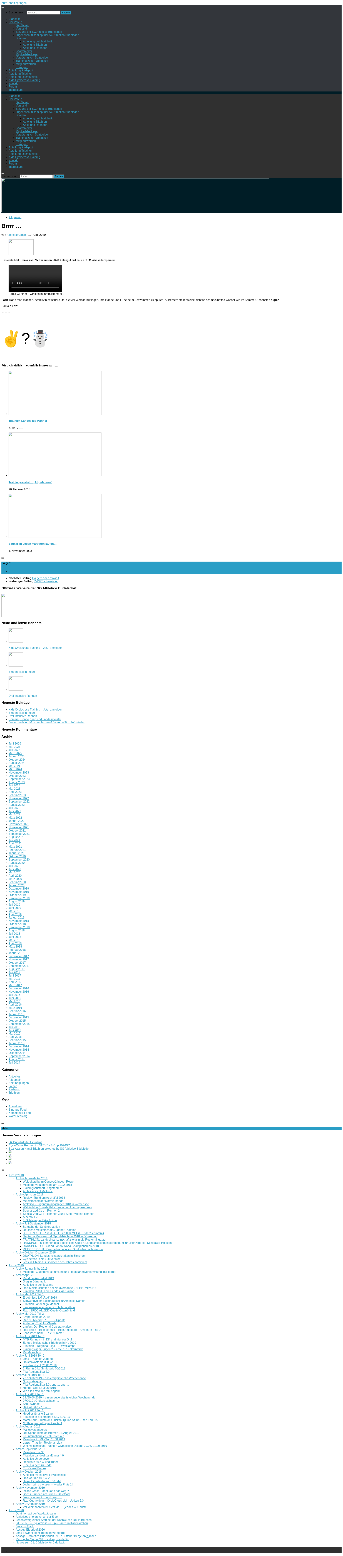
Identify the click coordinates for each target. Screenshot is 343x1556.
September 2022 (19, 801)
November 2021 (19, 827)
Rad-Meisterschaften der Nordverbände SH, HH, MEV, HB (59, 1287)
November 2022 (19, 798)
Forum (13, 86)
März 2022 (15, 817)
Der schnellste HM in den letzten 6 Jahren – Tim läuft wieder (46, 722)
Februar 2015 (17, 1040)
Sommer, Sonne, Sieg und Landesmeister (35, 719)
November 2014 (19, 1049)
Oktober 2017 (17, 962)
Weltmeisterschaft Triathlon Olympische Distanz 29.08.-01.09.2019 (65, 1445)
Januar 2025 (16, 756)
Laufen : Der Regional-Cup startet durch (48, 1326)
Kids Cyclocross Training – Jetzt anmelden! (36, 647)
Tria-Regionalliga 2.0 (36, 1371)
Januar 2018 (16, 953)
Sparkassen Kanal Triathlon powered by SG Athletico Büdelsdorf (49, 1148)
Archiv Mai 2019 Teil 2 (30, 1313)
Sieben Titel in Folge (22, 671)
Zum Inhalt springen (14, 2)
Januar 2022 (16, 820)
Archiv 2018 (16, 1175)
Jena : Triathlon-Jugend (38, 1358)
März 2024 (15, 769)
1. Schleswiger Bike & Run (40, 1220)
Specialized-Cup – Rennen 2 (41, 1210)
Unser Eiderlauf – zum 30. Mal (42, 1481)
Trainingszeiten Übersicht (32, 60)
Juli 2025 (14, 750)
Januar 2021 (16, 853)
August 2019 (17, 901)
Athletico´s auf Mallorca (38, 1191)
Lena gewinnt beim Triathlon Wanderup (40, 1532)
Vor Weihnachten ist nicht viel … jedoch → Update (55, 1507)
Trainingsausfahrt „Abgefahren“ (30, 482)
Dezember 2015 (19, 1017)
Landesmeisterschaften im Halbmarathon (49, 1307)
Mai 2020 (14, 872)
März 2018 (15, 946)
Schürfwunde (31, 1403)
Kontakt (13, 83)
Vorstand (21, 28)
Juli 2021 (14, 840)
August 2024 (17, 762)
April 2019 (15, 914)
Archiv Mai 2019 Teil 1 (30, 1294)
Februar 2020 (17, 882)
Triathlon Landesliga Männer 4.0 (43, 1455)
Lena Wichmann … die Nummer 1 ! (45, 1333)
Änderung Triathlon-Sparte (39, 1323)
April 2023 (15, 791)
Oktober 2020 (17, 856)
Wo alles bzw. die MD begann (42, 1391)
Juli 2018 (14, 933)
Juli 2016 (14, 994)
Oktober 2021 (17, 830)
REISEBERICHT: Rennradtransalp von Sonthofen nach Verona (63, 1249)
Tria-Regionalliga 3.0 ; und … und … (46, 1384)
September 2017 (19, 965)
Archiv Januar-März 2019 (32, 1268)
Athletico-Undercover (36, 1458)
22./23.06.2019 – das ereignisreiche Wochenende (54, 1378)
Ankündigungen (19, 1082)
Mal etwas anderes (35, 1429)
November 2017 (19, 959)
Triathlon (14, 1092)
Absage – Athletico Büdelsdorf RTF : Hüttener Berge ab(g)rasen (56, 1536)
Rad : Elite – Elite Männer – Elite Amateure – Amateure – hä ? (62, 1329)
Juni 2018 (15, 936)
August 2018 (17, 930)
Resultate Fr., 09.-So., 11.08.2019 (44, 1439)
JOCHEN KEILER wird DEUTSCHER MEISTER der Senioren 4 (63, 1233)
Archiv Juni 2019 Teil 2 (30, 1355)
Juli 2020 (14, 866)
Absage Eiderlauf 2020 (30, 1529)
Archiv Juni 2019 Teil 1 (30, 1336)
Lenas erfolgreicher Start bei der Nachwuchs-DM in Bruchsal (54, 1519)
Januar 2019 (16, 917)
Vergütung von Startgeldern (33, 57)
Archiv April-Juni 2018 (30, 1194)
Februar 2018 (17, 949)
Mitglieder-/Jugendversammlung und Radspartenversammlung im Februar (69, 1271)
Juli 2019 (14, 904)
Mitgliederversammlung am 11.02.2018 (47, 1184)
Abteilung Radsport (35, 47)
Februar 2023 (17, 795)
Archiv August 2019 (28, 1426)
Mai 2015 (14, 1033)
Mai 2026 (14, 746)
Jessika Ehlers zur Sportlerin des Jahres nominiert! (55, 1262)
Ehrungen (22, 67)
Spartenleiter (24, 51)
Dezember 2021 (19, 824)
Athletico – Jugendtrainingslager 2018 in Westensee (56, 1204)
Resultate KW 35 (33, 1452)
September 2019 (19, 898)
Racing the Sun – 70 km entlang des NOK (42, 1539)
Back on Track (25, 1526)
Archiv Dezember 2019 (30, 1503)
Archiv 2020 (16, 1510)
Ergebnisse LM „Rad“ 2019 (40, 1297)
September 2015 (19, 1023)
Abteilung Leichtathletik (38, 41)
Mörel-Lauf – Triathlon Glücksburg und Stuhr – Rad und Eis (60, 1420)
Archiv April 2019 (26, 1275)
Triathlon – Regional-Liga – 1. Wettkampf (48, 1345)
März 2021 (15, 846)
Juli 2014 (14, 1062)
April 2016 (15, 1004)
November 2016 (19, 991)
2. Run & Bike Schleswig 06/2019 (44, 1368)
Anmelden (15, 1106)
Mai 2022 (14, 814)
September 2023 (19, 779)
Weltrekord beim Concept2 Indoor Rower (48, 1181)
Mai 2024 (14, 766)
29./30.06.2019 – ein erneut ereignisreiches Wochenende (59, 1397)
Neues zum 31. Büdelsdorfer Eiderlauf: (40, 1542)
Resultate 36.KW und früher (40, 1461)
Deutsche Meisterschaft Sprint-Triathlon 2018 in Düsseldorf (60, 1236)
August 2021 (17, 837)
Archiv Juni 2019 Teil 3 (30, 1374)
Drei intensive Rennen (23, 695)
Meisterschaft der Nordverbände (43, 1200)
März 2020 (15, 878)
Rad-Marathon (32, 1352)
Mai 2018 (14, 940)
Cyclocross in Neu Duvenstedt (42, 1258)
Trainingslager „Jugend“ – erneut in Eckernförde (53, 1349)
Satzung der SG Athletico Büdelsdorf (39, 31)
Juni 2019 (15, 907)
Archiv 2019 (16, 1265)
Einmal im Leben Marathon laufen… (33, 543)
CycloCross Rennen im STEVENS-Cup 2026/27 (39, 1145)
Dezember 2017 (19, 956)
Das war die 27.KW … (37, 1407)
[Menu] (2, 7)
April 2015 (15, 1036)
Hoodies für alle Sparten (38, 1413)
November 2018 (19, 920)
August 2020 (17, 862)
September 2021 (19, 833)
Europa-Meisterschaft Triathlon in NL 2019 (49, 1342)
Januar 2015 (16, 1043)
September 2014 (19, 1056)
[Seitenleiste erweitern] (2, 558)
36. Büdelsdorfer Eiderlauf (25, 1142)
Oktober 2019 (17, 895)
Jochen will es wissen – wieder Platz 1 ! (48, 1484)
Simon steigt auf (33, 1381)
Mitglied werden (26, 64)
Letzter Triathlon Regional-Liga (42, 1442)
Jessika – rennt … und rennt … (42, 1497)
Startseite (15, 18)
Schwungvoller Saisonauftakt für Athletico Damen (54, 1300)
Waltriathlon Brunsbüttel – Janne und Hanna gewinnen (57, 1207)
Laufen (13, 1086)
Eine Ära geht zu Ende (37, 1465)
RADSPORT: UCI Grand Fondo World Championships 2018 (61, 1246)
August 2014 (17, 1059)
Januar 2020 (16, 885)
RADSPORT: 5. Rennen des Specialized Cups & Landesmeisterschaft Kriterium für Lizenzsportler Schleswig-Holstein (97, 1242)
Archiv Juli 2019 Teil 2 (30, 1410)
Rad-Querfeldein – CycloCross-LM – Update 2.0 (53, 1500)
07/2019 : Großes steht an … (41, 1400)
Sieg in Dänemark (34, 1281)
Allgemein (15, 217)
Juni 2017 (15, 975)
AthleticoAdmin (16, 234)
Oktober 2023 (17, 775)
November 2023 (19, 772)
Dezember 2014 (19, 1046)
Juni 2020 (15, 869)
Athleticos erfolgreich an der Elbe (37, 1516)
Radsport (14, 1089)
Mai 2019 (14, 911)
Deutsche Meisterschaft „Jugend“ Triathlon (49, 1229)
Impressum (16, 89)
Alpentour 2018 (32, 1217)
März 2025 (15, 753)
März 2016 (15, 1007)
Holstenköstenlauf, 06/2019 (40, 1362)
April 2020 (15, 875)
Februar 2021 (17, 849)
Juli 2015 (14, 1027)
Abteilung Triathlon (35, 44)
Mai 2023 (14, 788)
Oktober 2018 (17, 924)
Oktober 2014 (17, 1052)
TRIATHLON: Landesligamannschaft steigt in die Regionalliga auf (64, 1239)
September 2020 (19, 859)
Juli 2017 (14, 972)
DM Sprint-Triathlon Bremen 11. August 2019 (51, 1432)
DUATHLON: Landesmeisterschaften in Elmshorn (54, 1255)
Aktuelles (14, 1076)
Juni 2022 (15, 811)
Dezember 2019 (19, 888)
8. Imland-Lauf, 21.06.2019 (40, 1365)
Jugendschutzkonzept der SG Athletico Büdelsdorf (47, 35)
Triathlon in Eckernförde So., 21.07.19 (47, 1416)
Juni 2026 (15, 743)
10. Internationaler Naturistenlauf (43, 1436)
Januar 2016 (16, 1014)
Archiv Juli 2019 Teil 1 (30, 1394)
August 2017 (17, 969)
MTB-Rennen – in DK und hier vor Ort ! (47, 1339)
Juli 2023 (14, 785)
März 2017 (15, 985)
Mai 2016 (14, 1001)
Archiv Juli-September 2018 (33, 1223)
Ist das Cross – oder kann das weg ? (46, 1490)
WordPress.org (18, 1116)
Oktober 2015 (17, 1020)
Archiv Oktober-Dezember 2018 (36, 1252)
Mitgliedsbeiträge (27, 54)
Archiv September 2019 (31, 1449)
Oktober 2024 (17, 759)
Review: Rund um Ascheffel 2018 (44, 1197)
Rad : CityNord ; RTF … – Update (44, 1320)
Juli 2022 (14, 808)
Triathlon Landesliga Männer (28, 420)
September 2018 (19, 927)
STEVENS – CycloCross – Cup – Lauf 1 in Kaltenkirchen (52, 1523)
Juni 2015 (15, 1030)
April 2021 (15, 843)
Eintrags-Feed (18, 1109)
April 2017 (15, 982)
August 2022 (17, 804)
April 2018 (15, 943)
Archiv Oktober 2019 (29, 1471)
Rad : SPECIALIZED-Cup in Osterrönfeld (49, 1310)
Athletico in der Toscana (38, 1284)
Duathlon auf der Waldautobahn (36, 1513)
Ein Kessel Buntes (34, 1468)
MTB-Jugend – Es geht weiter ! (42, 1423)
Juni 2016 (15, 998)
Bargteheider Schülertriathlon (41, 1226)
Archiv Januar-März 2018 (32, 1178)
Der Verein (15, 22)
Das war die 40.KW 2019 (38, 1478)
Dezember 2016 (19, 988)
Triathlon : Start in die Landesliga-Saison (48, 1291)
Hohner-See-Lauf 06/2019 (39, 1387)
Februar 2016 (17, 1011)
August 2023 (17, 782)
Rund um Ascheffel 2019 (38, 1278)
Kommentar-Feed (20, 1112)
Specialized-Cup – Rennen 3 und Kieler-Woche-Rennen (58, 1213)
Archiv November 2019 (30, 1487)
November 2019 (19, 891)
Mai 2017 (14, 978)
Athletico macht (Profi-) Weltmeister (45, 1474)
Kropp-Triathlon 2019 (36, 1316)
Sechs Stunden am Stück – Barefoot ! (46, 1494)
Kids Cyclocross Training (24, 80)
